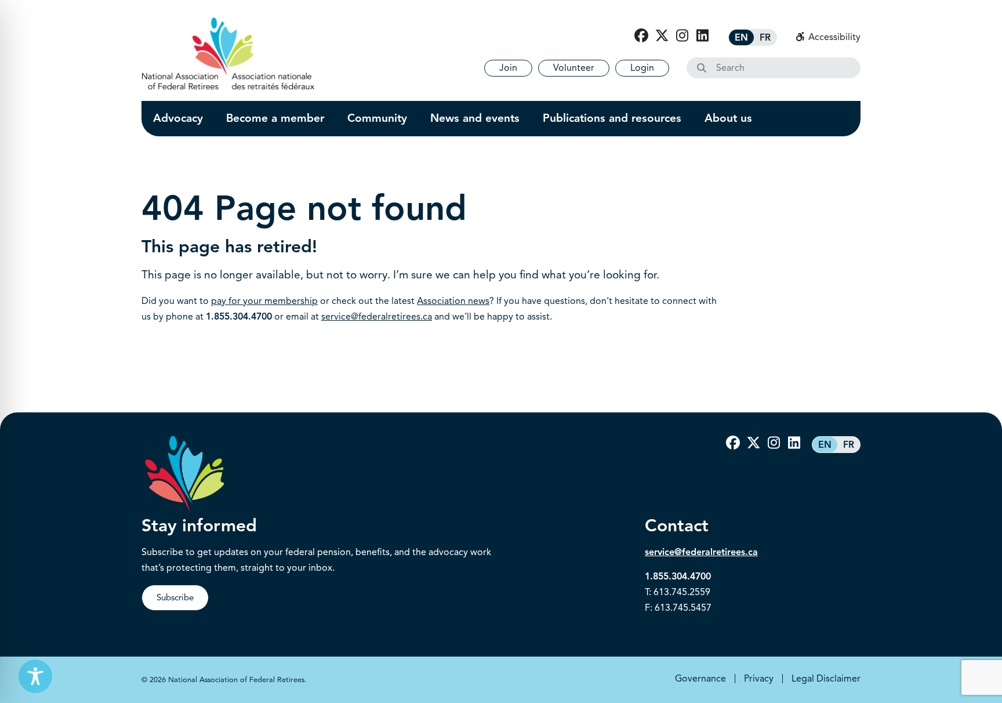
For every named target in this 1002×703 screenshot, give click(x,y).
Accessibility (833, 37)
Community (377, 118)
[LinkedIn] (702, 36)
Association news (453, 301)
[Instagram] (682, 36)
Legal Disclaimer (826, 678)
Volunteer (573, 68)
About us (728, 118)
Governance (700, 678)
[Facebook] (641, 36)
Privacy (759, 678)
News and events (475, 118)
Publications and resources (612, 118)
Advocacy (178, 118)
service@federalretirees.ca (376, 316)
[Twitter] (661, 36)
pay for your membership (264, 301)
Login (642, 68)
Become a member (275, 118)
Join (508, 68)
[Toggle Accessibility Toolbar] (35, 676)
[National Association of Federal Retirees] (228, 53)
